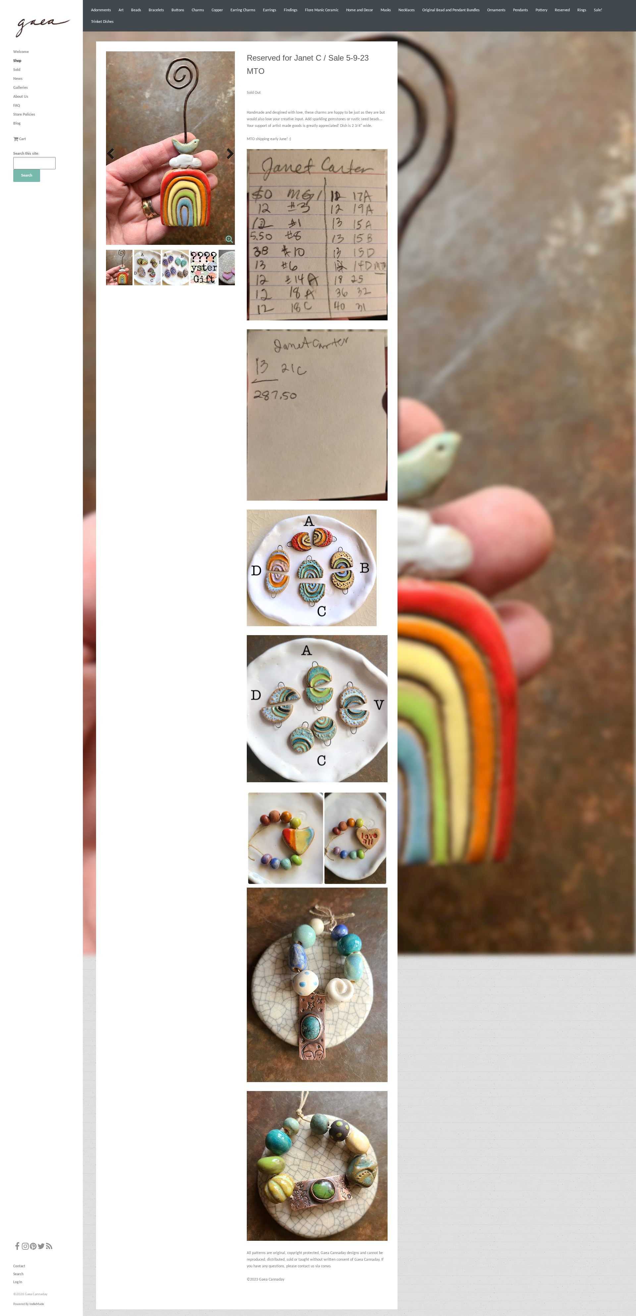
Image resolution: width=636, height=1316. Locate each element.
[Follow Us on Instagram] (25, 1247)
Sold (16, 70)
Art (121, 10)
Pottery (541, 10)
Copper (217, 10)
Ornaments (496, 10)
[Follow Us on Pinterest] (33, 1247)
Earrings (269, 10)
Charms (198, 10)
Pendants (520, 10)
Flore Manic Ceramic (322, 10)
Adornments (101, 10)
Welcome (21, 52)
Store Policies (24, 115)
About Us (20, 97)
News (18, 79)
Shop (17, 61)
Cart (22, 139)
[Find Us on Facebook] (17, 1247)
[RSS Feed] (49, 1247)
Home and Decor (359, 10)
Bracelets (156, 10)
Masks (386, 10)
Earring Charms (243, 10)
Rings (581, 10)
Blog (17, 124)
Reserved (562, 10)
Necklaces (406, 10)
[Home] (42, 38)
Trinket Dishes (102, 22)
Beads (136, 10)
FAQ (16, 106)
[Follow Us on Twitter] (41, 1247)
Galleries (20, 88)
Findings (290, 10)
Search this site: (26, 154)
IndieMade (36, 1304)
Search (18, 1274)
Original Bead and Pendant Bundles (451, 10)
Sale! (598, 10)
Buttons (178, 10)
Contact (19, 1266)
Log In (17, 1282)
